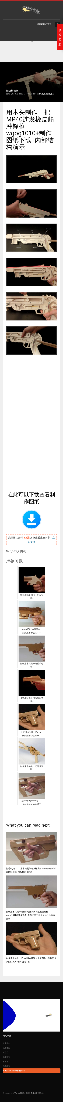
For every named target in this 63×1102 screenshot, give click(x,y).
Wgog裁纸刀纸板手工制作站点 (28, 1092)
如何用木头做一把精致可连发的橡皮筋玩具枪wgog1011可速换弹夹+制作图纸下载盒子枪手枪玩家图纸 (30, 915)
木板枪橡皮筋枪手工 (46, 94)
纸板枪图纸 (12, 90)
